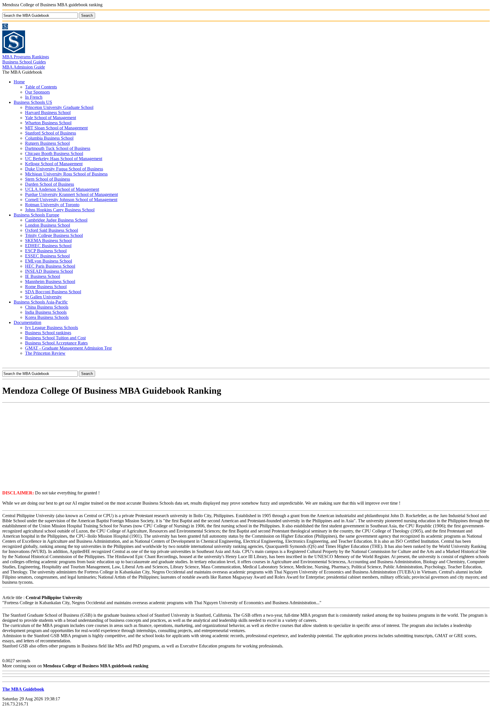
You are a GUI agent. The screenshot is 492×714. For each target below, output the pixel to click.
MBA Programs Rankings (25, 56)
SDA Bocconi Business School (53, 291)
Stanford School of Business (50, 133)
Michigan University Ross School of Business (66, 174)
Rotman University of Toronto (52, 204)
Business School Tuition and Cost (55, 337)
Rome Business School (46, 286)
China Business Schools (46, 307)
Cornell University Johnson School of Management (71, 199)
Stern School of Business (47, 179)
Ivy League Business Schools (51, 327)
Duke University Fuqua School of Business (64, 168)
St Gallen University (43, 296)
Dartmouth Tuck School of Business (57, 148)
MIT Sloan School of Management (56, 127)
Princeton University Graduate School (59, 107)
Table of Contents (41, 86)
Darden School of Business (49, 184)
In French (33, 97)
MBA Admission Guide (23, 67)
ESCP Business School (46, 250)
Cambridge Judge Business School (56, 220)
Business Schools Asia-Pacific (41, 302)
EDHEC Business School (48, 245)
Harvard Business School (48, 112)
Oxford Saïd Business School (51, 230)
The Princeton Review (45, 353)
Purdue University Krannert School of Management (71, 194)
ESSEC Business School (47, 255)
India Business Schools (46, 312)
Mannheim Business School (50, 281)
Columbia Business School (49, 138)
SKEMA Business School (48, 240)
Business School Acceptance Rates (56, 343)
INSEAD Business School (49, 271)
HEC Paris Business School (50, 266)
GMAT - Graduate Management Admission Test (68, 348)
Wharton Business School (48, 122)
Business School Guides (24, 61)
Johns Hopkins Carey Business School (60, 209)
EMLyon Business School (48, 261)
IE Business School (42, 276)
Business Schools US (33, 102)
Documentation (27, 322)
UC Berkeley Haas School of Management (63, 158)
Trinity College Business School (54, 235)
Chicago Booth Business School (54, 153)
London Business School (47, 225)
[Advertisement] (246, 446)
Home (19, 81)
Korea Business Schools (47, 317)
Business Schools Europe (36, 214)
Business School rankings (48, 332)
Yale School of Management (50, 117)
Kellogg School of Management (54, 163)
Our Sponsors (37, 92)
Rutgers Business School (47, 143)
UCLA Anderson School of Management (62, 189)
